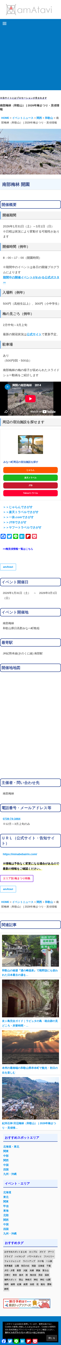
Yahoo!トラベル (30, 493)
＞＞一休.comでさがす (18, 517)
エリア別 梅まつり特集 (16, 878)
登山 (21, 1279)
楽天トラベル (30, 477)
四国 (6, 1169)
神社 (36, 1279)
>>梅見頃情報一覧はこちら (18, 549)
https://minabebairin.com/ (20, 854)
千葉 (49, 1266)
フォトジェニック (12, 1261)
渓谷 (40, 1275)
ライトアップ (29, 1261)
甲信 (6, 1206)
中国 (6, 1165)
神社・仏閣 (45, 1279)
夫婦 (32, 1270)
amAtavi (8, 566)
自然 (32, 1284)
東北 (6, 1197)
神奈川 (28, 1279)
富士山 (46, 1270)
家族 (38, 1270)
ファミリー (49, 1256)
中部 (6, 1155)
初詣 (34, 1266)
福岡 (6, 1284)
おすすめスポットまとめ (15, 1252)
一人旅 (49, 1261)
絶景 (26, 1284)
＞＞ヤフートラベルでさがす (22, 527)
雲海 (49, 1284)
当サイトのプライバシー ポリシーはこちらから (25, 1332)
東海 (6, 1210)
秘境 (13, 1284)
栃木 (21, 1275)
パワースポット (34, 1256)
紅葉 (19, 1284)
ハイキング (20, 1256)
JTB (30, 485)
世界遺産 (8, 1266)
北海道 (7, 1192)
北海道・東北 (11, 1146)
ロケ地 (41, 1261)
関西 (6, 1160)
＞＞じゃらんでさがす (18, 507)
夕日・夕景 (9, 1270)
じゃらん (30, 470)
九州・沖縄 (10, 1174)
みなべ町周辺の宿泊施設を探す (20, 462)
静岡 (6, 1289)
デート (51, 1252)
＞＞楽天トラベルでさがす (21, 512)
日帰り (7, 1275)
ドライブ (8, 1256)
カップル (33, 1252)
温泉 (47, 1275)
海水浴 (33, 1275)
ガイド (43, 1252)
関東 (6, 1151)
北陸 (6, 1215)
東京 (15, 1275)
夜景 (19, 1270)
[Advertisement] (30, 60)
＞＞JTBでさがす (15, 522)
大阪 (25, 1270)
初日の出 (25, 1266)
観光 (43, 1284)
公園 (17, 1266)
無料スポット (10, 1279)
